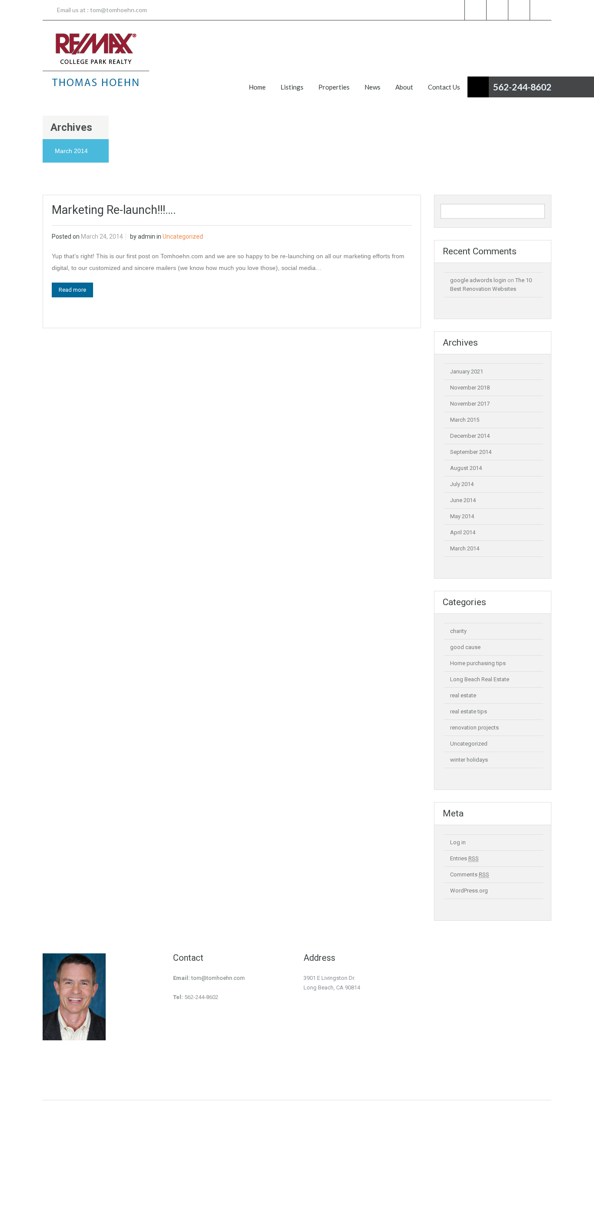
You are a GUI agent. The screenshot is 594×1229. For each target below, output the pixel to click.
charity (458, 631)
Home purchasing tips (478, 663)
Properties (334, 87)
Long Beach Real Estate (479, 679)
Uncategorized (183, 236)
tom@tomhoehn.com (118, 9)
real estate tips (468, 711)
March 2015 (464, 419)
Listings (292, 87)
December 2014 (470, 436)
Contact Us (444, 87)
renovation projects (474, 727)
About (404, 87)
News (372, 87)
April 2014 (462, 532)
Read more (72, 289)
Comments (469, 874)
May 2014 (462, 516)
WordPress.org (469, 890)
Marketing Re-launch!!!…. (114, 210)
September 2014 (470, 452)
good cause (465, 647)
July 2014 (462, 484)
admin (146, 236)
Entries (464, 858)
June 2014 (463, 500)
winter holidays (469, 759)
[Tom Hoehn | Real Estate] (96, 59)
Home (257, 87)
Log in (458, 842)
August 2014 (466, 468)
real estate (463, 695)
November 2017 (470, 403)
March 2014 (464, 548)
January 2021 (466, 371)
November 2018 (470, 387)
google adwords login (478, 280)
